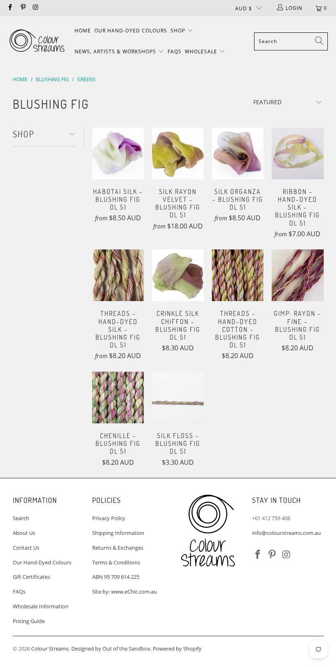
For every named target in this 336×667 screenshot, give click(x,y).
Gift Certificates (31, 576)
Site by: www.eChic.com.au (124, 591)
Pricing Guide (29, 621)
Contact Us (26, 547)
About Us (24, 533)
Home (83, 30)
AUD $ (243, 8)
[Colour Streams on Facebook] (9, 8)
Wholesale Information (40, 606)
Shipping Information (118, 533)
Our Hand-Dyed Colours (130, 30)
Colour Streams (50, 648)
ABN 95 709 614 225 (115, 576)
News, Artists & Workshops (116, 51)
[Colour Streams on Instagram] (35, 8)
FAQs (175, 51)
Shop (178, 30)
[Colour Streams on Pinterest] (22, 8)
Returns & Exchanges (117, 547)
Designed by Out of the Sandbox (110, 648)
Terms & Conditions (116, 562)
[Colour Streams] (37, 41)
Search (21, 518)
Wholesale (202, 51)
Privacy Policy (108, 518)
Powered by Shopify (177, 648)
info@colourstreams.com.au (286, 533)
